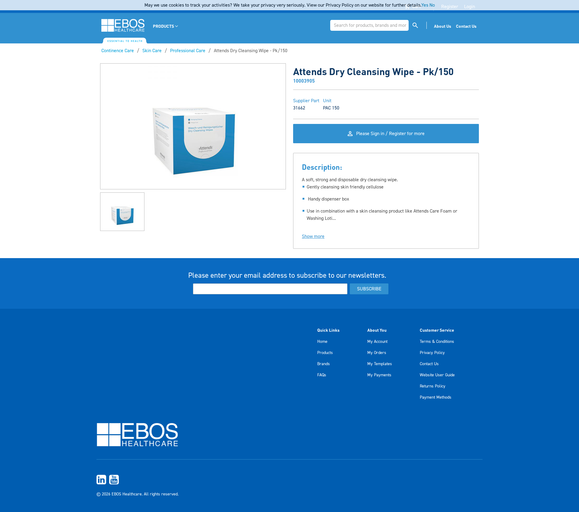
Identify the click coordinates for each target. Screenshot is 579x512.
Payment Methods (435, 397)
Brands (323, 364)
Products (325, 353)
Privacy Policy (432, 353)
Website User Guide (437, 375)
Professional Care (187, 51)
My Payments (379, 375)
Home (322, 341)
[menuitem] (166, 26)
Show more (313, 236)
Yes (424, 5)
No (432, 5)
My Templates (379, 364)
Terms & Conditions (437, 341)
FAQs (321, 375)
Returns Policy (432, 386)
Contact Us (429, 364)
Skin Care (152, 51)
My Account (377, 341)
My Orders (376, 353)
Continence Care (117, 51)
